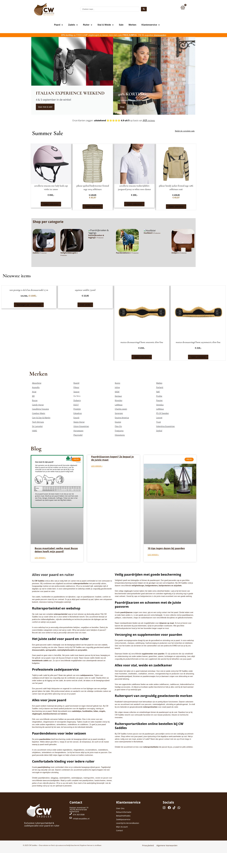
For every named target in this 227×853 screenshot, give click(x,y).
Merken (132, 25)
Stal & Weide (104, 25)
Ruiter (86, 25)
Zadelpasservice (123, 819)
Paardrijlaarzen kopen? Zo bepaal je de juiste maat (112, 458)
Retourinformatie (123, 812)
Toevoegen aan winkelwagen (29, 305)
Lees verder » (40, 558)
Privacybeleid (148, 845)
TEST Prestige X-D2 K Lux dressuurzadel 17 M (29, 290)
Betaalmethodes (123, 816)
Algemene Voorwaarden (166, 845)
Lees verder (85, 305)
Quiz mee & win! (45, 107)
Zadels (71, 25)
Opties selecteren (50, 204)
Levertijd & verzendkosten (127, 823)
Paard (57, 25)
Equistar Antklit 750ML (85, 290)
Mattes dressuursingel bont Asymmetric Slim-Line (198, 342)
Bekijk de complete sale (185, 131)
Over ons (120, 808)
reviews (148, 120)
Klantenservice (149, 25)
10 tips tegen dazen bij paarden (166, 548)
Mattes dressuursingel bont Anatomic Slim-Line (141, 342)
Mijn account (122, 827)
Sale (121, 25)
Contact (119, 830)
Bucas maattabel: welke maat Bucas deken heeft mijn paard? (56, 550)
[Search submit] (144, 9)
